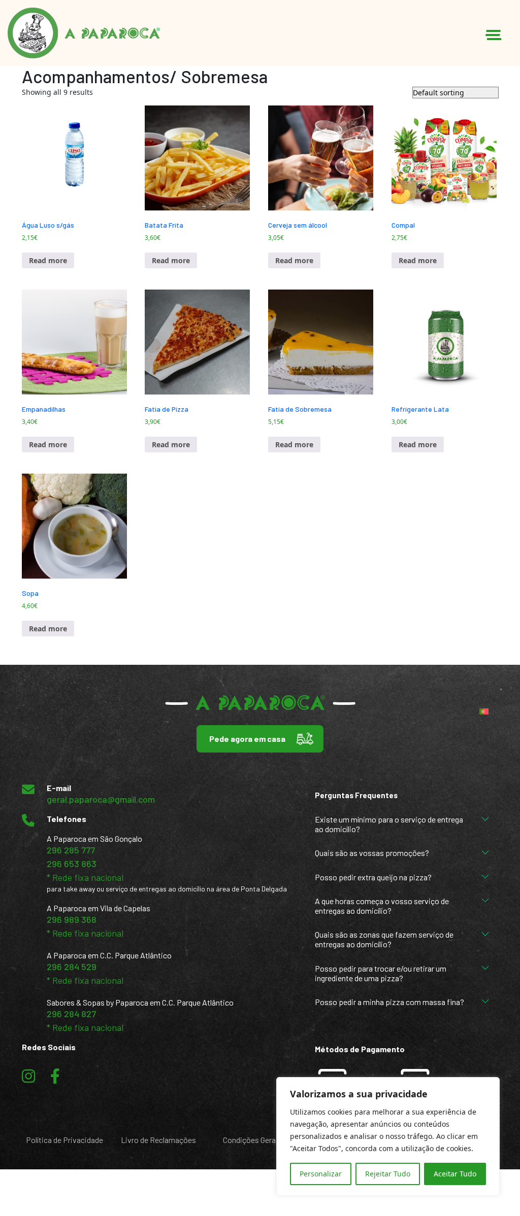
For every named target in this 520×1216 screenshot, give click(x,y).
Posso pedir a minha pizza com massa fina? (389, 1002)
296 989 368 (71, 919)
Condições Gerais (252, 1140)
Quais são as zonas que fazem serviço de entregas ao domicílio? (384, 939)
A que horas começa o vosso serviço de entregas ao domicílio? (382, 905)
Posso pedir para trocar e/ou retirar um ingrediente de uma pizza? (380, 973)
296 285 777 (71, 849)
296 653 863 (71, 863)
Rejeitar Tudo (387, 1173)
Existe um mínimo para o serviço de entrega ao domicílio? (389, 824)
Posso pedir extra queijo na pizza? (373, 877)
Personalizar (321, 1173)
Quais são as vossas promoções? (372, 852)
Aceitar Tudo (455, 1173)
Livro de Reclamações (158, 1140)
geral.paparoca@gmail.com (101, 799)
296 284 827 (71, 1013)
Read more (48, 260)
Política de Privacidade (64, 1140)
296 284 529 (71, 966)
